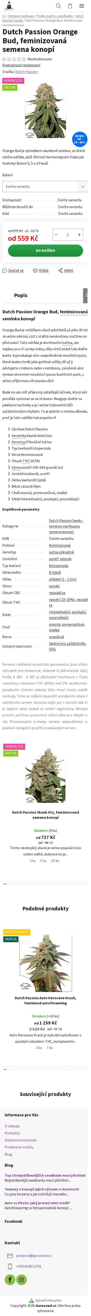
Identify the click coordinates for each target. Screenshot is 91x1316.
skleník (65, 562)
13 (72, 1079)
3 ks (33, 870)
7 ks (50, 1057)
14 (77, 1079)
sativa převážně (61, 556)
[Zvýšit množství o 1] (75, 232)
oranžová (56, 640)
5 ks (43, 870)
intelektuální (59, 615)
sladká (54, 633)
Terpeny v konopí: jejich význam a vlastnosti (42, 1204)
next (82, 785)
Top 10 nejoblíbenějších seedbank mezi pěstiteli (37, 1188)
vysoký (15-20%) (62, 603)
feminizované (60, 549)
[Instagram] (21, 1293)
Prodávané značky (19, 1157)
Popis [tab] (21, 293)
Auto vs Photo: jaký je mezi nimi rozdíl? (37, 1217)
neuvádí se (57, 596)
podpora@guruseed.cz (34, 1269)
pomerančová (73, 628)
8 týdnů (55, 576)
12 (67, 1079)
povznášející (74, 621)
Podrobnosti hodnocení (21, 65)
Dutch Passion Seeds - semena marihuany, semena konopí (66, 530)
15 (82, 1079)
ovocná (54, 628)
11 (61, 1079)
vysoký (54, 589)
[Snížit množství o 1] (52, 232)
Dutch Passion (26, 71)
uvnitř (53, 562)
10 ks (55, 870)
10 (56, 1079)
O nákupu (12, 1136)
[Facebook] (10, 1293)
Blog (8, 1164)
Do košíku (43, 248)
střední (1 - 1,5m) (62, 583)
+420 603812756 (28, 1280)
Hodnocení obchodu (20, 1150)
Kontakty (12, 1143)
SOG (72, 653)
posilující (56, 621)
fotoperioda (58, 569)
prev (5, 785)
